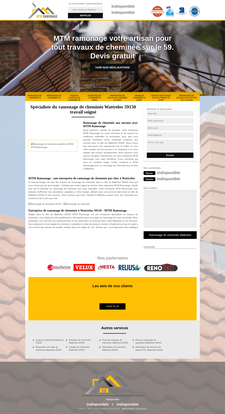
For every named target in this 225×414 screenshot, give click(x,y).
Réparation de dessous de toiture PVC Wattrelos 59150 (149, 348)
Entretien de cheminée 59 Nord (94, 98)
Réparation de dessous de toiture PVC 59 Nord (186, 98)
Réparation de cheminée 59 (54, 97)
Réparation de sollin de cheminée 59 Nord (117, 98)
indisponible (123, 6)
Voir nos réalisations (112, 67)
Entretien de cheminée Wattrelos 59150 (80, 341)
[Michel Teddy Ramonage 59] (44, 10)
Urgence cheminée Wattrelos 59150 (50, 341)
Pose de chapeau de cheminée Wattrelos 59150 (115, 341)
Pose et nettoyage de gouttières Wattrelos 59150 (148, 341)
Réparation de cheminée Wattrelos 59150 (114, 348)
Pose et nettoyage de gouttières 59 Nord (161, 98)
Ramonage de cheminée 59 (34, 97)
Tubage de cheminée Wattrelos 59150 (79, 348)
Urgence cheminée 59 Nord (139, 98)
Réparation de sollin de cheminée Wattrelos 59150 (49, 348)
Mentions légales (134, 409)
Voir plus (112, 306)
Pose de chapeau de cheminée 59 (74, 98)
